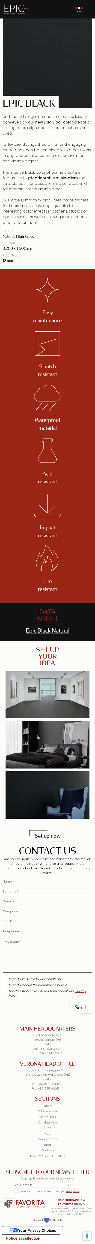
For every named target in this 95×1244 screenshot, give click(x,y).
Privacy (35, 1156)
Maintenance (47, 1139)
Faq (47, 1133)
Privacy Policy (73, 1191)
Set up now (47, 836)
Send (80, 1007)
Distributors (47, 1117)
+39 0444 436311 (50, 1049)
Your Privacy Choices (37, 1230)
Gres (47, 1128)
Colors (47, 1106)
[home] (16, 9)
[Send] (67, 1185)
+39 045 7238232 (50, 1084)
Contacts (47, 1150)
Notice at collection (23, 1238)
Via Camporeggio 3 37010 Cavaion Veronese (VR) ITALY (47, 1075)
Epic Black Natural (47, 630)
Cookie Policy (55, 1156)
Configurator (47, 1122)
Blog (47, 1144)
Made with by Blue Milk (47, 1220)
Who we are (47, 1111)
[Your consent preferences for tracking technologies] (87, 1236)
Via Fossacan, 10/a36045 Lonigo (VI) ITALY (47, 1039)
